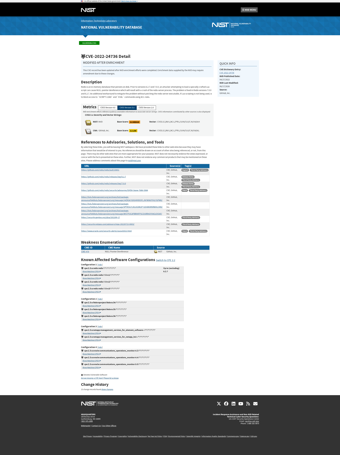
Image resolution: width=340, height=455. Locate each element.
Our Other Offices (109, 426)
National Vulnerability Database (111, 27)
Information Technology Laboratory (99, 20)
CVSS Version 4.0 (107, 107)
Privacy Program (110, 436)
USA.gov (254, 436)
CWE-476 (85, 251)
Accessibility (98, 436)
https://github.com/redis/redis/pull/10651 (100, 170)
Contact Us (96, 425)
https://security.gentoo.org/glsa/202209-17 (100, 217)
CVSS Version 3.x (127, 107)
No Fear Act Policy (155, 436)
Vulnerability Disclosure (137, 436)
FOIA (165, 436)
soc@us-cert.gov (252, 421)
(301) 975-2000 (87, 421)
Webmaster (85, 425)
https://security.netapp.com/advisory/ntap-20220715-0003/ (107, 224)
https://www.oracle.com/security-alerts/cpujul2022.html (106, 231)
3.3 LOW (133, 131)
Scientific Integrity (193, 436)
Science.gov (244, 436)
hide (100, 264)
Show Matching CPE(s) (91, 271)
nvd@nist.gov (134, 160)
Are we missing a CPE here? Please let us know (99, 378)
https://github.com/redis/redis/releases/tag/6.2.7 (103, 176)
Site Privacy (87, 436)
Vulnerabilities (89, 43)
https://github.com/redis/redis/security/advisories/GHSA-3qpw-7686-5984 (114, 190)
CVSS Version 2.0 (146, 107)
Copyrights (122, 436)
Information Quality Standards (214, 436)
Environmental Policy (176, 436)
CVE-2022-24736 (227, 72)
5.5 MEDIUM (134, 122)
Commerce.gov (233, 436)
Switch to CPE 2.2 (165, 260)
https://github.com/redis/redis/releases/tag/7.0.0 (103, 183)
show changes (107, 389)
